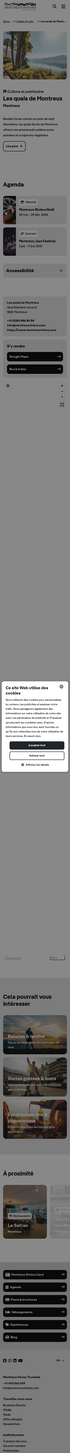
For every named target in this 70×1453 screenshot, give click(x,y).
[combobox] (61, 686)
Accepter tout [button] (36, 745)
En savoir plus (32, 736)
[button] (35, 765)
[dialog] (35, 726)
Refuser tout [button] (37, 755)
